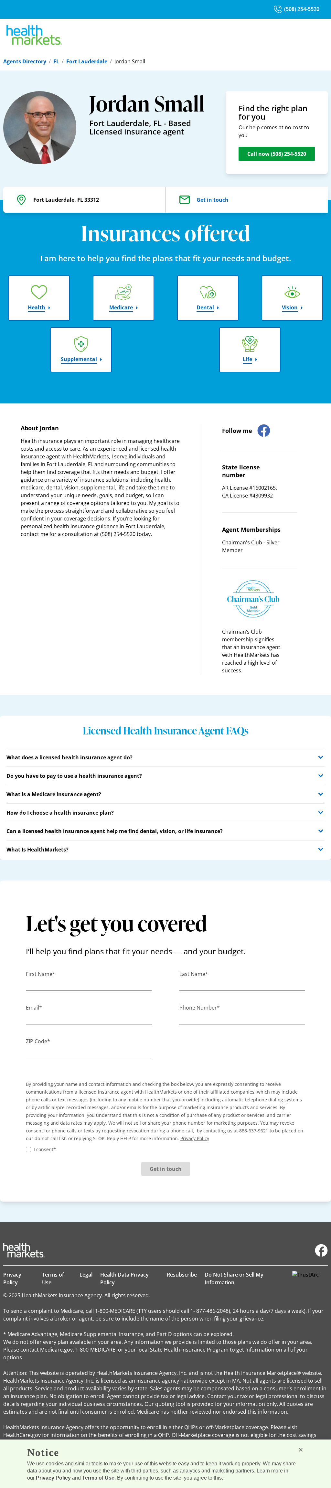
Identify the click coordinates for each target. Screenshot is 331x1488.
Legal (86, 1274)
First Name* (40, 974)
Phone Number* (199, 1007)
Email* (34, 1007)
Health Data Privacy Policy (124, 1278)
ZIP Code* (38, 1041)
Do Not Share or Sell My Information (234, 1278)
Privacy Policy (12, 1278)
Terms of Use (53, 1278)
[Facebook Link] (321, 1250)
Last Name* (193, 974)
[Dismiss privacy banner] (300, 1450)
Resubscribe (182, 1274)
